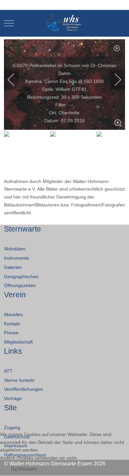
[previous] (15, 79)
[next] (113, 79)
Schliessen (24, 469)
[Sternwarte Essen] (64, 23)
